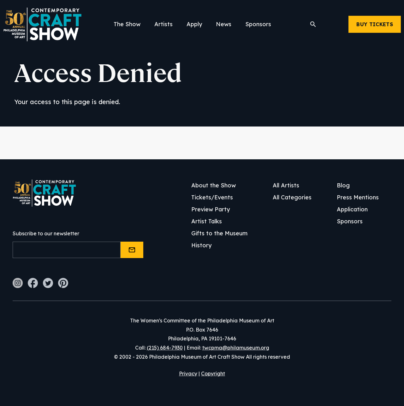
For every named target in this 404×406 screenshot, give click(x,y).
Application (352, 209)
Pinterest (63, 283)
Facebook (33, 283)
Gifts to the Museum (219, 233)
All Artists (286, 185)
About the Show (213, 185)
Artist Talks (206, 221)
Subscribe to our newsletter (46, 233)
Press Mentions (358, 197)
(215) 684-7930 (165, 347)
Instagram (18, 283)
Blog (343, 185)
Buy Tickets (374, 24)
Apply (194, 24)
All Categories (292, 197)
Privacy (188, 373)
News (223, 24)
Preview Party (210, 209)
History (201, 245)
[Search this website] (313, 24)
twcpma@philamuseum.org (235, 347)
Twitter (48, 283)
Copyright (213, 373)
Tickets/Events (212, 197)
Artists (163, 24)
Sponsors (258, 24)
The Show (127, 24)
